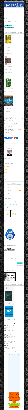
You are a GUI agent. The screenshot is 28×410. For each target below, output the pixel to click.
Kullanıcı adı (13, 258)
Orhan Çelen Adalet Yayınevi (8, 73)
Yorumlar (6, 135)
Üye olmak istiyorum (20, 266)
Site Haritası (6, 144)
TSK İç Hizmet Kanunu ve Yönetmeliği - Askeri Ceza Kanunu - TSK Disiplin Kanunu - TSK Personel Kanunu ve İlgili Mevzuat (8, 69)
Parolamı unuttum (20, 265)
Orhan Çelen (7, 50)
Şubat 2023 (8, 75)
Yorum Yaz (13, 135)
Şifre (15, 260)
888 (8, 304)
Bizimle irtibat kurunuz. (8, 252)
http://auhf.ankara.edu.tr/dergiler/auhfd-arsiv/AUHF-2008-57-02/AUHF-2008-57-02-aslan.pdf (15, 130)
